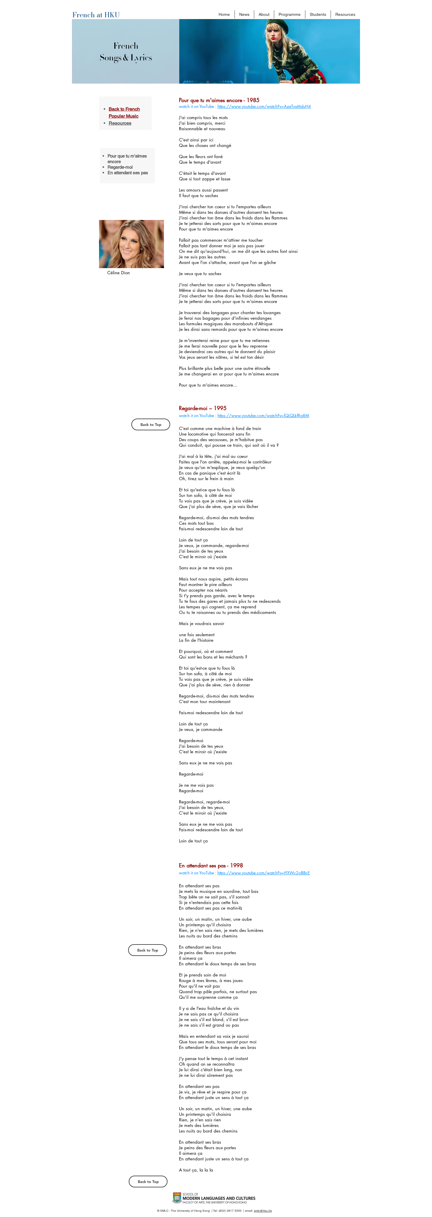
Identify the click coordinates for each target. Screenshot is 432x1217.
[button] (264, 14)
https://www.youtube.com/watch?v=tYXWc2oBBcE (263, 873)
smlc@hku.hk (263, 1211)
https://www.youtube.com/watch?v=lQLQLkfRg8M (263, 415)
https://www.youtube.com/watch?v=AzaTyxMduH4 (264, 106)
